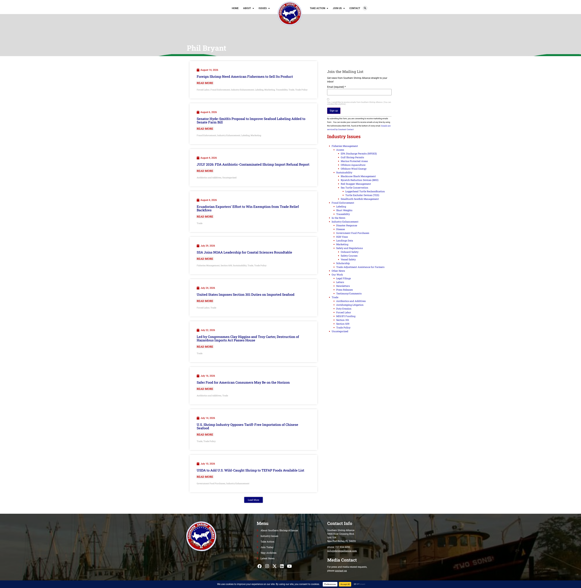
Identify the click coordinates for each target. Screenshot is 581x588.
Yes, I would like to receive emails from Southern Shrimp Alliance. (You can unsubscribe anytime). (359, 103)
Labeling (259, 89)
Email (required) (336, 87)
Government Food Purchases (211, 483)
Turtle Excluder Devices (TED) (362, 195)
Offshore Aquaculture (353, 164)
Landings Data (344, 240)
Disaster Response (346, 225)
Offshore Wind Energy (353, 168)
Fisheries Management (208, 265)
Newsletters (343, 285)
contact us (341, 570)
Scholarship (343, 263)
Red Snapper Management (356, 183)
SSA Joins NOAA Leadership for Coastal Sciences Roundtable (244, 252)
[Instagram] (267, 566)
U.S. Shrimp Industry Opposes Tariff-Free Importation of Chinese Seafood (247, 426)
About (247, 8)
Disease (340, 229)
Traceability (282, 89)
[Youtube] (289, 566)
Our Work (337, 274)
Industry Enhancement (242, 89)
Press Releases (344, 289)
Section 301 (342, 319)
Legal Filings (343, 278)
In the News (338, 217)
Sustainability (240, 265)
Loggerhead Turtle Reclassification (365, 191)
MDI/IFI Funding (345, 316)
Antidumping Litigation (350, 304)
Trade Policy (301, 89)
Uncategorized (229, 177)
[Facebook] (260, 566)
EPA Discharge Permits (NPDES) (359, 153)
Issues (263, 8)
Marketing (269, 89)
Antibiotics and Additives (209, 177)
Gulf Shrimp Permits (352, 157)
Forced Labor (203, 89)
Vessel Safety (348, 259)
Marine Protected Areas (354, 161)
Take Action (317, 8)
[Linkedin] (282, 566)
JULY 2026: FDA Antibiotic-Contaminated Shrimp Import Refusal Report (253, 164)
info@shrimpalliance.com (342, 550)
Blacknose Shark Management (358, 176)
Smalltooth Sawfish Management (360, 198)
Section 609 (226, 265)
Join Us (337, 8)
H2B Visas (342, 236)
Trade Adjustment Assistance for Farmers (360, 267)
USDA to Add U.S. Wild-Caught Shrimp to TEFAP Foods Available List (250, 470)
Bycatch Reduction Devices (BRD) (359, 180)
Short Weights (344, 210)
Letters (340, 282)
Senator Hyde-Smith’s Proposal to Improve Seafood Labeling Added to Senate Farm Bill (251, 120)
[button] (365, 8)
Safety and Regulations (349, 248)
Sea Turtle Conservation (354, 187)
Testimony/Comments (349, 293)
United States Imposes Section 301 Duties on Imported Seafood (245, 294)
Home (235, 8)
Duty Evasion (343, 308)
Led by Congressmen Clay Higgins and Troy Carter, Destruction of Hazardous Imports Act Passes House (248, 338)
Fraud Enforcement (220, 89)
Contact (354, 8)
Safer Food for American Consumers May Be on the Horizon (243, 382)
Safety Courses (349, 255)
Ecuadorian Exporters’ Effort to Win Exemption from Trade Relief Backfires (248, 208)
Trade (291, 89)
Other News (338, 270)
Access (340, 149)
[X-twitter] (274, 566)
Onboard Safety (349, 251)
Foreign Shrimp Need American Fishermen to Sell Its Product (245, 76)
